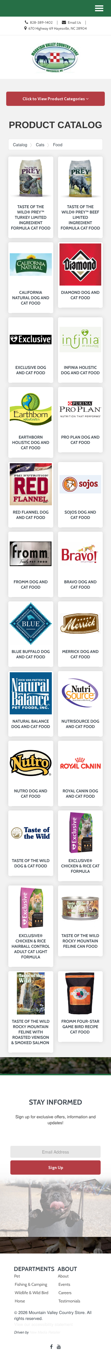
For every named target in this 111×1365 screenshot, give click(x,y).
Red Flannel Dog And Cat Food (31, 514)
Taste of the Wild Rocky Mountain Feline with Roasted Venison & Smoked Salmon (30, 1032)
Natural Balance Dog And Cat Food (30, 724)
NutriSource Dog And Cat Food (80, 724)
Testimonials (70, 1301)
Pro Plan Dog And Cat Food (80, 439)
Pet (17, 1276)
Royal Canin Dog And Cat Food (80, 793)
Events (64, 1284)
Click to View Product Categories (54, 98)
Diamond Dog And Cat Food (80, 295)
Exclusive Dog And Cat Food (30, 370)
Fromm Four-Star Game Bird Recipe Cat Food (80, 1027)
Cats (40, 144)
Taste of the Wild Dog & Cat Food (30, 863)
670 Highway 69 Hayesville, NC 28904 (57, 28)
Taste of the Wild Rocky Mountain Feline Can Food (80, 941)
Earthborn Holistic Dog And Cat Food (30, 442)
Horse (20, 1301)
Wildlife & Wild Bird (31, 1292)
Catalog (20, 144)
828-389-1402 (41, 22)
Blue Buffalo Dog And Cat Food (31, 654)
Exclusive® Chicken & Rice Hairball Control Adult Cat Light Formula (31, 946)
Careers (65, 1292)
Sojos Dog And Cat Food (80, 514)
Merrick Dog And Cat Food (80, 654)
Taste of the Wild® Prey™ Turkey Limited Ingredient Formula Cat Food (30, 217)
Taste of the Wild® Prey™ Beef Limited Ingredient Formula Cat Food (80, 217)
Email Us (74, 22)
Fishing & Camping (31, 1284)
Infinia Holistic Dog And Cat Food (80, 370)
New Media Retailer (45, 1332)
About (63, 1276)
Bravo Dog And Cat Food (80, 584)
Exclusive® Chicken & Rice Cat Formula (80, 866)
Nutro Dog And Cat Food (30, 793)
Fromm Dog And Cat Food (31, 584)
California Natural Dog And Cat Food (30, 298)
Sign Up (55, 1167)
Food (57, 144)
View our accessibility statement (43, 1324)
